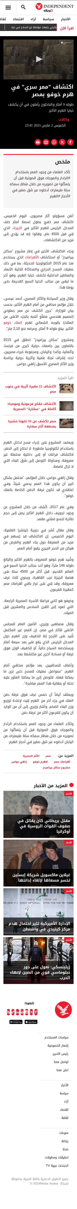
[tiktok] (13, 1012)
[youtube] (22, 1012)
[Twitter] (31, 1012)
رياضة (64, 1141)
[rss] (8, 1012)
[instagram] (26, 1012)
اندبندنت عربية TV (57, 1165)
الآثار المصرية (31, 756)
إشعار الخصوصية (57, 1045)
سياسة (48, 19)
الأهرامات (31, 257)
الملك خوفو (12, 322)
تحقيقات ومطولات (56, 1157)
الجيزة (17, 228)
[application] (38, 59)
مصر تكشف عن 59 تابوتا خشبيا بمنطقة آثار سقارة (32, 424)
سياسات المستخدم (56, 1037)
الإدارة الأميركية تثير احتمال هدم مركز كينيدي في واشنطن (39, 926)
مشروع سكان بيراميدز (56, 767)
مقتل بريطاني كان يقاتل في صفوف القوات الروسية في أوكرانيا (43, 826)
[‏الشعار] (66, 43)
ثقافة (64, 1118)
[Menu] (8, 7)
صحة (65, 1149)
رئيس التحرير (60, 1054)
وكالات (63, 119)
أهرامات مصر (62, 762)
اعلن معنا (62, 1070)
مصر (48, 756)
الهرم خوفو (40, 762)
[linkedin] (17, 1012)
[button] (38, 59)
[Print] (38, 142)
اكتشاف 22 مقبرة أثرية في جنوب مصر (30, 389)
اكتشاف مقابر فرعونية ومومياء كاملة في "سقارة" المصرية (31, 406)
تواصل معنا (61, 1062)
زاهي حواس (19, 762)
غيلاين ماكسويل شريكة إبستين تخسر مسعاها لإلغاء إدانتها (41, 877)
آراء (33, 19)
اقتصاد (18, 19)
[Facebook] (35, 1012)
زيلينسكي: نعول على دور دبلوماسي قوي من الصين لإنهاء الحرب (40, 972)
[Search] (23, 7)
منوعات (63, 1133)
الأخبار (65, 19)
